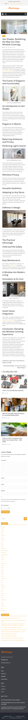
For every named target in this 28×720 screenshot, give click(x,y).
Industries (3, 578)
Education (3, 552)
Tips (2, 602)
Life (2, 582)
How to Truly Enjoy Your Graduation (9, 636)
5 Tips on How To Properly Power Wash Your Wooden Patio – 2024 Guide (12, 440)
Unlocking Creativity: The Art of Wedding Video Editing (13, 640)
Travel (2, 604)
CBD (2, 546)
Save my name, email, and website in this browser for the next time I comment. (13, 500)
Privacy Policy (4, 679)
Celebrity (3, 548)
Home (4, 36)
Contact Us (3, 673)
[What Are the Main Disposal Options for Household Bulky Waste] (14, 398)
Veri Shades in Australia (7, 70)
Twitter (2, 691)
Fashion (2, 556)
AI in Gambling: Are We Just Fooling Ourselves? (11, 627)
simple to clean (13, 265)
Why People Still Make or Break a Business (10, 618)
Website (3, 490)
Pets (2, 591)
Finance (2, 559)
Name (3, 478)
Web (2, 608)
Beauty (2, 531)
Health (2, 569)
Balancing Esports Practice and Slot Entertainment (12, 638)
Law (2, 580)
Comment (4, 460)
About (2, 671)
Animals (3, 526)
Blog (2, 533)
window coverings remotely (8, 320)
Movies (2, 584)
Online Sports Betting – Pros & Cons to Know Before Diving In (14, 366)
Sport (2, 597)
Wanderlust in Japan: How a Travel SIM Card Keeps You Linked (13, 361)
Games (2, 565)
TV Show (3, 606)
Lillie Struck (13, 47)
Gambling (3, 563)
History (2, 572)
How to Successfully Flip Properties (13, 390)
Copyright (3, 676)
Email (3, 484)
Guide (2, 567)
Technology (3, 599)
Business (3, 535)
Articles (2, 529)
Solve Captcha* (5, 505)
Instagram (3, 689)
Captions (3, 539)
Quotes (2, 593)
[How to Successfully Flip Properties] (14, 375)
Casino (2, 544)
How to (2, 576)
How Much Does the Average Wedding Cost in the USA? (13, 631)
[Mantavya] (2, 14)
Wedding (3, 610)
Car (2, 541)
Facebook (3, 686)
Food (2, 561)
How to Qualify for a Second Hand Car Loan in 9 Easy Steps (14, 629)
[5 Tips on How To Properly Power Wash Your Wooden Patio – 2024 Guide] (14, 423)
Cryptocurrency (4, 550)
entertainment (4, 554)
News (2, 589)
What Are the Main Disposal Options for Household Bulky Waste (13, 414)
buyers (2, 537)
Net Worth (3, 587)
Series (2, 595)
